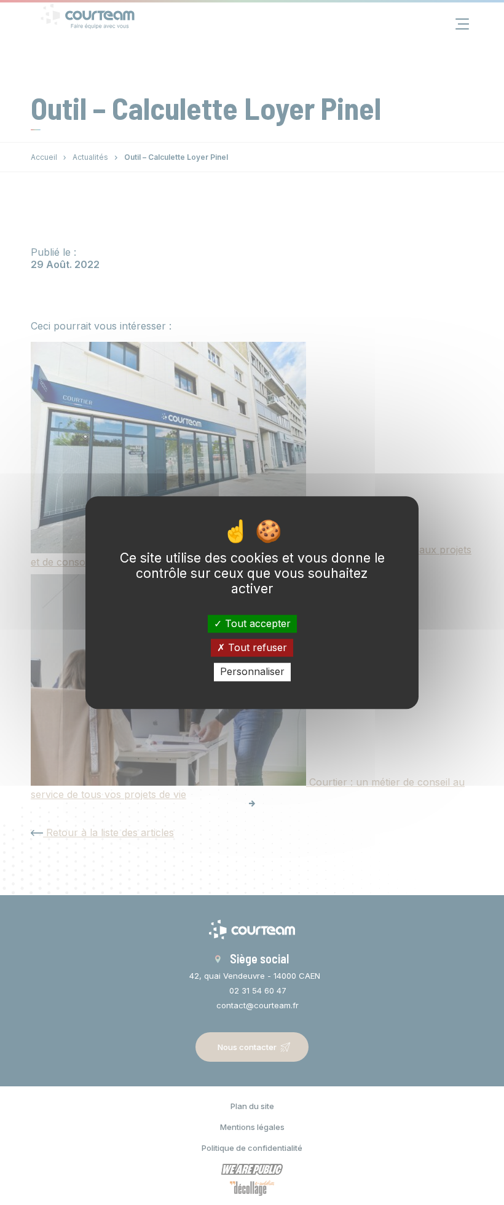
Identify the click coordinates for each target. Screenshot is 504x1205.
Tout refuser (256, 647)
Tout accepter (256, 623)
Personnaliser (252, 672)
